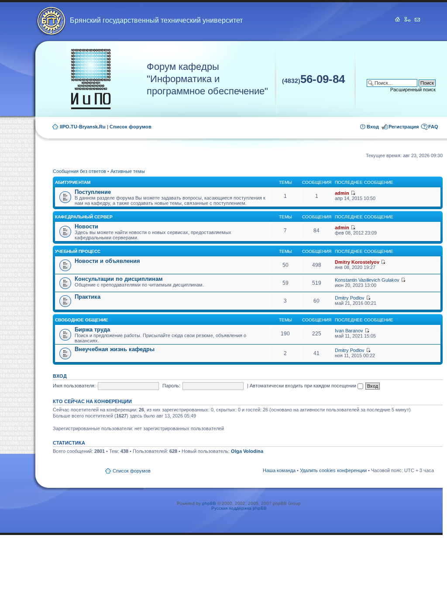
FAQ (433, 126)
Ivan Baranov (349, 330)
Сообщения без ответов (79, 171)
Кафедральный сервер (84, 216)
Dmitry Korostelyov (357, 262)
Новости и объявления (107, 261)
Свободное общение (81, 319)
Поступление (93, 192)
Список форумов (130, 126)
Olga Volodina (247, 451)
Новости (86, 226)
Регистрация (404, 126)
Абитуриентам (72, 182)
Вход (373, 126)
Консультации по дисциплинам (119, 279)
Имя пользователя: (74, 385)
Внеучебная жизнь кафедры (115, 349)
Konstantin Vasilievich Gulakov (367, 280)
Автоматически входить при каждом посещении (304, 385)
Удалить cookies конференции (333, 470)
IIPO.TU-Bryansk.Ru (83, 126)
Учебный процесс (77, 251)
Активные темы (127, 171)
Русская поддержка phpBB (239, 508)
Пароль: (171, 385)
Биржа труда (92, 329)
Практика (87, 296)
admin (342, 193)
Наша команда (279, 470)
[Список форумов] (91, 79)
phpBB (209, 503)
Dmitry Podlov (349, 297)
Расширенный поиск (413, 89)
